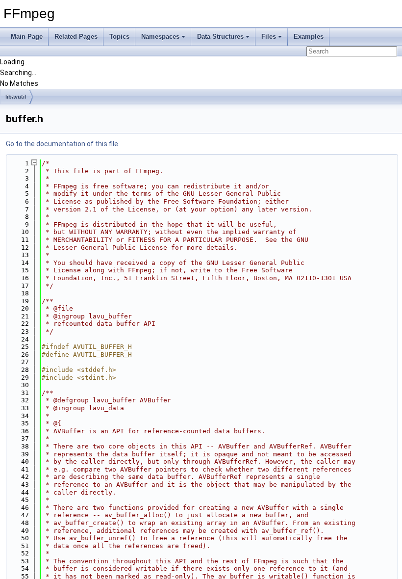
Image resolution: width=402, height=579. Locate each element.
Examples (309, 36)
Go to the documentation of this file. (63, 144)
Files (268, 36)
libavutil (15, 97)
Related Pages (76, 36)
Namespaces (160, 36)
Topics (119, 36)
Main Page (27, 36)
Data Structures (220, 36)
